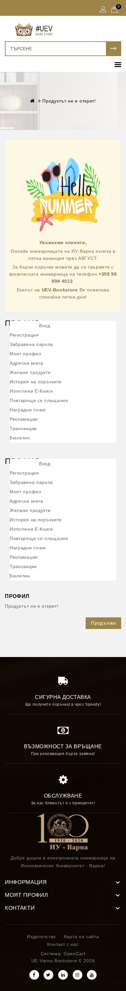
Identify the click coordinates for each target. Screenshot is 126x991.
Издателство (41, 936)
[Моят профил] (103, 10)
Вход (44, 325)
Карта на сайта (81, 936)
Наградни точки (28, 409)
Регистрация (24, 335)
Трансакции (23, 428)
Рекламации (24, 419)
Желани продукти (30, 372)
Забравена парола (31, 344)
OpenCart (75, 953)
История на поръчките (36, 381)
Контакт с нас (63, 944)
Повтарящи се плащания (39, 400)
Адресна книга (26, 363)
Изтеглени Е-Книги (31, 391)
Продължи (103, 623)
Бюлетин (20, 437)
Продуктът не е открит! (69, 100)
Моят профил (25, 353)
